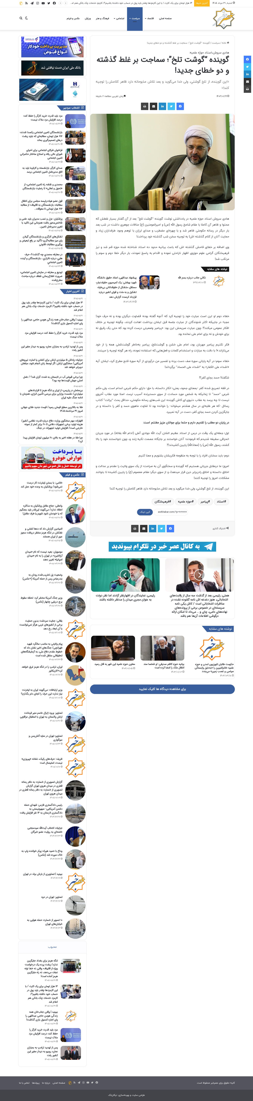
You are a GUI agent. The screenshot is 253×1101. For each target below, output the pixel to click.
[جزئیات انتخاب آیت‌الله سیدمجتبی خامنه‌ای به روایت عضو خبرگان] (75, 836)
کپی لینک (145, 512)
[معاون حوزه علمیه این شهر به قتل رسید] (113, 648)
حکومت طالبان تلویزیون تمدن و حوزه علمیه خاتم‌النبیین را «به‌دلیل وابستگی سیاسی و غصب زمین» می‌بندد (214, 667)
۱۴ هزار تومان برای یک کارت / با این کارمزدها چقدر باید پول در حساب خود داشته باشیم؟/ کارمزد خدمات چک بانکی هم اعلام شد (41, 994)
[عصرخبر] (224, 18)
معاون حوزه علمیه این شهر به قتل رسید (114, 664)
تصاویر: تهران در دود (51, 897)
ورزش (88, 18)
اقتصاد (150, 18)
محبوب (52, 947)
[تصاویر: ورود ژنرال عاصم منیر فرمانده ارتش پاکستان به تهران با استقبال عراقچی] (75, 721)
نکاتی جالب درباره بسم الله (192, 278)
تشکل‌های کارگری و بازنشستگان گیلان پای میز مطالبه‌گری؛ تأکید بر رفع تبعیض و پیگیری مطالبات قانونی (41, 240)
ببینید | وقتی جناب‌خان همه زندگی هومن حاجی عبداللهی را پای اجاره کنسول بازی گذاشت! (42, 1016)
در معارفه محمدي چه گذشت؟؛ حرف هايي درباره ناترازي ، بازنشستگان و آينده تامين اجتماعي (41, 258)
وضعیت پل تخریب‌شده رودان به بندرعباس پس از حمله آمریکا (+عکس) (42, 577)
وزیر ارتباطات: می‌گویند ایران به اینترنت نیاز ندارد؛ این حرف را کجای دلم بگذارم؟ (41, 692)
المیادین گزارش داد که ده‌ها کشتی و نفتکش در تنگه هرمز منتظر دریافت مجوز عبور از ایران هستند (41, 533)
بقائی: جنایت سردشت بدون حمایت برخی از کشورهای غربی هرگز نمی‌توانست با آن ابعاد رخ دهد (40, 625)
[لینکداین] (162, 106)
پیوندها (35, 1083)
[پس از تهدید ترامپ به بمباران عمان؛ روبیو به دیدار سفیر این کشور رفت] (71, 1053)
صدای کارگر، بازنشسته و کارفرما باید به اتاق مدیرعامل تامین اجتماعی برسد (42, 170)
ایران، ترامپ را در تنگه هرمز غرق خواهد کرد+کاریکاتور (42, 669)
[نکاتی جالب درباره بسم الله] (219, 281)
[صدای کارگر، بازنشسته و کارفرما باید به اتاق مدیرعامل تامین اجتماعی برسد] (75, 173)
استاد (220, 502)
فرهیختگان (162, 502)
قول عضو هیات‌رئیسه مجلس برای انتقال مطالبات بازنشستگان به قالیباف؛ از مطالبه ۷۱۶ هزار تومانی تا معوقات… (41, 205)
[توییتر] (171, 106)
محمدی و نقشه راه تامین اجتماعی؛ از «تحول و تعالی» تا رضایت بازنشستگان (42, 186)
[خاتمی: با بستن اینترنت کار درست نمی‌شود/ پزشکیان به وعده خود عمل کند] (75, 491)
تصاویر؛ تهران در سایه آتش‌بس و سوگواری (45, 738)
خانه (224, 43)
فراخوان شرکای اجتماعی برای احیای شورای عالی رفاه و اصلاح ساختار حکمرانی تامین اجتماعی (41, 154)
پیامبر (204, 502)
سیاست (136, 18)
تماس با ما (24, 1083)
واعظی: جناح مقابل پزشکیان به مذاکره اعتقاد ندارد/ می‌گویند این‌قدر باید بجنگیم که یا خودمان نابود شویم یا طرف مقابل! (41, 510)
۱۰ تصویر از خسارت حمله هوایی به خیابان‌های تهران (44, 922)
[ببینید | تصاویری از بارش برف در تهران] (75, 882)
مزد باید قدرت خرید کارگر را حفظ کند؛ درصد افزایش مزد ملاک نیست (42, 118)
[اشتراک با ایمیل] (153, 106)
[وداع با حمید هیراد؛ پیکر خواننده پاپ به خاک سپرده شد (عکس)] (75, 859)
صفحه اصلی (165, 18)
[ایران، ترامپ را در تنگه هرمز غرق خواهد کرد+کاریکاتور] (75, 675)
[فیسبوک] (180, 106)
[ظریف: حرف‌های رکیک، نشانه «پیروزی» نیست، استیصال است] (75, 767)
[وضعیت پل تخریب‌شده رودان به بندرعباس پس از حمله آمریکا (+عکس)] (75, 583)
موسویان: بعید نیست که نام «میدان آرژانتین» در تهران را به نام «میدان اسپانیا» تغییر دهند (43, 556)
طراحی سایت (138, 1095)
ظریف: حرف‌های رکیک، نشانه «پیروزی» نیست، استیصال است (41, 761)
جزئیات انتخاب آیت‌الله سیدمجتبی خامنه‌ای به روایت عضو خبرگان (44, 830)
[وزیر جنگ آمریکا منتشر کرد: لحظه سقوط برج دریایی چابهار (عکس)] (75, 606)
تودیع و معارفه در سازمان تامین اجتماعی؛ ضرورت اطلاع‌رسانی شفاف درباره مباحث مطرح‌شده (41, 276)
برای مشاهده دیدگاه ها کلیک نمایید (162, 689)
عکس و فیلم (73, 18)
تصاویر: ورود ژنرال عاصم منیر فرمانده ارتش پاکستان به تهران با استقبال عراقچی (41, 715)
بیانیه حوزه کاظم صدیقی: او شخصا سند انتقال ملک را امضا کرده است (164, 666)
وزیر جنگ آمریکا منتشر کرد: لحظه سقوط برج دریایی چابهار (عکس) (41, 600)
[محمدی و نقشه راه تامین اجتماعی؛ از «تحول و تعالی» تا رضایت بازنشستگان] (75, 190)
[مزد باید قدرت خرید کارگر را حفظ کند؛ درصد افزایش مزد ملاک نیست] (75, 121)
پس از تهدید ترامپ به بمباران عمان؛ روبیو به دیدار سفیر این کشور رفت (42, 1051)
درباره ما (46, 1083)
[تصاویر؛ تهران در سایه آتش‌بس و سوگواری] (75, 744)
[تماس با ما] (21, 3)
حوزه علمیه (185, 502)
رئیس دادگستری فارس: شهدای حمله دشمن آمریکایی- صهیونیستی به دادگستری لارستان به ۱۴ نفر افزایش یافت (41, 809)
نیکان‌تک (112, 1095)
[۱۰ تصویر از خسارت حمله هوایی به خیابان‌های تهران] (75, 928)
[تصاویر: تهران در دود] (75, 905)
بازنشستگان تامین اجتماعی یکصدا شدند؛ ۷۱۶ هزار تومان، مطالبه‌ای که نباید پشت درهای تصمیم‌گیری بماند (41, 136)
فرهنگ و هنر (102, 18)
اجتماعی (120, 18)
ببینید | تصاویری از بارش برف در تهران (42, 874)
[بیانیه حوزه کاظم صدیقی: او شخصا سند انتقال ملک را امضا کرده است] (162, 648)
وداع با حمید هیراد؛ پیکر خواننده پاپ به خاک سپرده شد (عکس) (41, 853)
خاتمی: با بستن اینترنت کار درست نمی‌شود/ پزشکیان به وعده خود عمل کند (41, 485)
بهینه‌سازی (123, 1095)
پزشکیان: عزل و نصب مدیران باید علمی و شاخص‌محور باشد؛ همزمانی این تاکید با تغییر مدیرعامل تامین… (40, 223)
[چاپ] (144, 106)
